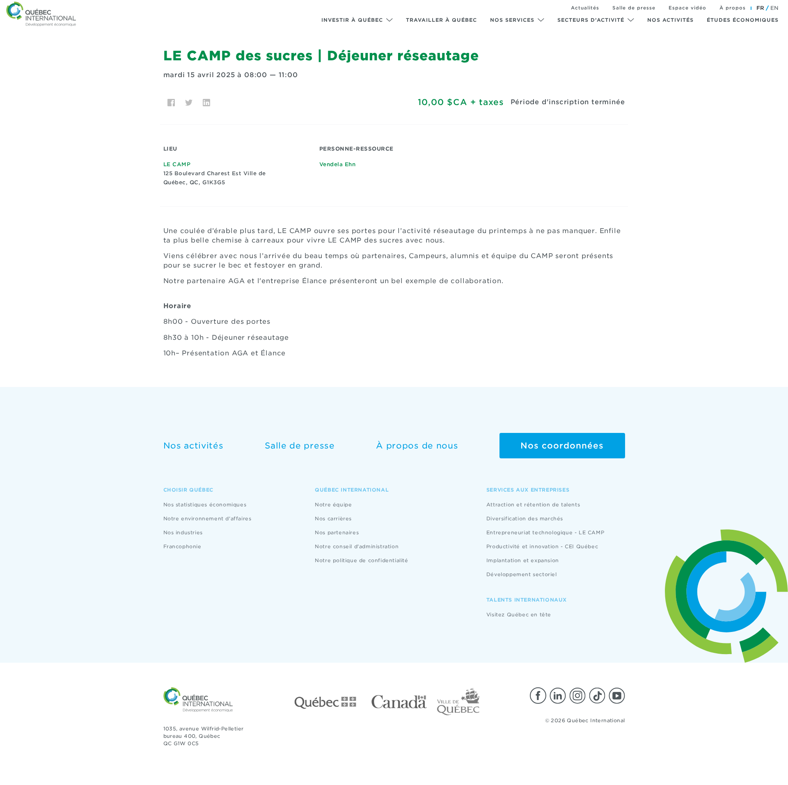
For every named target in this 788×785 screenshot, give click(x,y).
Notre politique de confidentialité (361, 560)
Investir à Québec (352, 20)
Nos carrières (333, 518)
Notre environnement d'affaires (207, 518)
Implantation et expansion (522, 560)
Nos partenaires (337, 532)
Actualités (585, 8)
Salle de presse (633, 8)
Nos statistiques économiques (205, 504)
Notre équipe (333, 504)
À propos (732, 8)
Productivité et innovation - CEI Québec (542, 546)
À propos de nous (417, 446)
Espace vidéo (687, 8)
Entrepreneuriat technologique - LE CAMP (545, 532)
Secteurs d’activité (590, 20)
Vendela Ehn (337, 164)
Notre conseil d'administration (357, 546)
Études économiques (743, 20)
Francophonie (182, 546)
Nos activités (670, 20)
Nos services (512, 20)
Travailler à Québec (441, 20)
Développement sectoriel (521, 574)
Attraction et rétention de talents (533, 504)
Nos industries (183, 532)
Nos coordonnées (562, 446)
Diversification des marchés (524, 518)
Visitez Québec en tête (518, 614)
